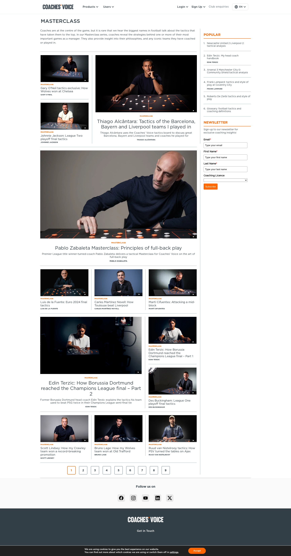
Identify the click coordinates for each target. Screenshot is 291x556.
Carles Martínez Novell (106, 309)
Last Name (210, 164)
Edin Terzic (90, 407)
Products (89, 7)
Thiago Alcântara (146, 140)
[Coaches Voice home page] (59, 7)
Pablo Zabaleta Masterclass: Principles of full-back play (118, 248)
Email (207, 139)
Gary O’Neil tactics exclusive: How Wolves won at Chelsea (64, 90)
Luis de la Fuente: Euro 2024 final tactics (63, 304)
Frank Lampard (214, 89)
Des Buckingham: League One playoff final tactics (169, 402)
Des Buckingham (157, 407)
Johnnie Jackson (49, 142)
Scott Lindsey (47, 458)
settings (174, 552)
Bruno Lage (100, 455)
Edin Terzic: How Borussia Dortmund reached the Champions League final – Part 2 (91, 388)
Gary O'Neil (46, 95)
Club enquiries (219, 6)
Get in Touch (145, 531)
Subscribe (210, 186)
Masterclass (146, 116)
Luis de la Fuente (49, 309)
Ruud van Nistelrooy (159, 455)
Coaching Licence (214, 175)
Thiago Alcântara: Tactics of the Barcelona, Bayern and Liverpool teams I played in (146, 124)
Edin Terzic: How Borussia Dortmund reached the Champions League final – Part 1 (171, 353)
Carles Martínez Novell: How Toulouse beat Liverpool (114, 304)
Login (181, 7)
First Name (210, 151)
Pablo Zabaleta (118, 261)
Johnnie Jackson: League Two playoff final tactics (62, 137)
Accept (197, 550)
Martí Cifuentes (157, 309)
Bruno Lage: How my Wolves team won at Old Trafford (114, 450)
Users (107, 7)
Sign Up (196, 7)
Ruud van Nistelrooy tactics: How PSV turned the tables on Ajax (172, 450)
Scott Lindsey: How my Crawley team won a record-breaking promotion (63, 451)
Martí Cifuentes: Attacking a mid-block (172, 304)
